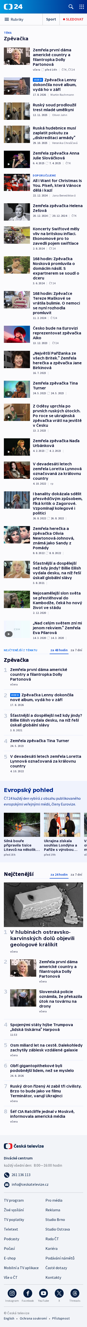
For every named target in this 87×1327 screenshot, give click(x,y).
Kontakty (53, 1277)
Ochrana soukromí (33, 1318)
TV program (14, 1200)
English (9, 1318)
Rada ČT (52, 1238)
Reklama (52, 1209)
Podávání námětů (59, 1258)
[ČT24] (13, 7)
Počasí (9, 1248)
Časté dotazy (56, 1267)
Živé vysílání (14, 1209)
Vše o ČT (11, 1277)
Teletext (11, 1229)
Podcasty (11, 1238)
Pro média (53, 1200)
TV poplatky (14, 1219)
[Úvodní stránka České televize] (24, 1146)
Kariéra (51, 1248)
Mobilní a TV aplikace (21, 1267)
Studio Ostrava (57, 1229)
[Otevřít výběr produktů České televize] (81, 6)
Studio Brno (55, 1219)
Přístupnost (61, 1318)
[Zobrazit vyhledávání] (71, 6)
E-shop (10, 1258)
